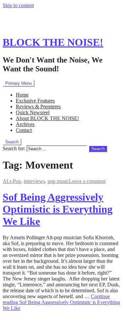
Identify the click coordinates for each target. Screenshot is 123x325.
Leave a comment (87, 181)
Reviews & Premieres (38, 106)
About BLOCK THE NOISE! (47, 118)
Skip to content (18, 5)
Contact (24, 130)
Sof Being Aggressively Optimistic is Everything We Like (58, 209)
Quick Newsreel (33, 112)
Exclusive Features (35, 100)
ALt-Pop (12, 181)
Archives (25, 124)
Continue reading (61, 302)
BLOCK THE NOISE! (53, 42)
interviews (34, 181)
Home (22, 95)
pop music (58, 181)
